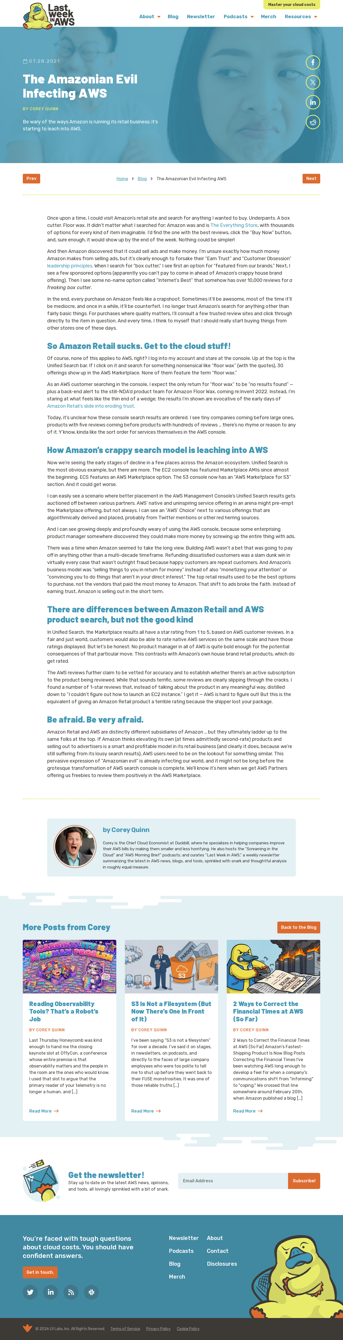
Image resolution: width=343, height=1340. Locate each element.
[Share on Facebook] (313, 62)
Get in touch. (40, 1272)
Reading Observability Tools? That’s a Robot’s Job (63, 1011)
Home (122, 178)
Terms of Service (125, 1329)
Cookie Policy (188, 1329)
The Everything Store (234, 225)
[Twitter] (30, 1292)
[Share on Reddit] (313, 122)
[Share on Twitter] (313, 82)
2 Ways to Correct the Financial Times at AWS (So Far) (268, 1011)
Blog (142, 178)
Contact (218, 1251)
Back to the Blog (298, 927)
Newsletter (184, 1238)
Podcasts (181, 1251)
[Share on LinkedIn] (313, 102)
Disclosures (222, 1264)
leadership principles (69, 266)
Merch (177, 1276)
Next (311, 178)
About (215, 1238)
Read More (44, 1111)
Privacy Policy (158, 1329)
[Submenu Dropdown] (159, 16)
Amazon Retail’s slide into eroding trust (90, 406)
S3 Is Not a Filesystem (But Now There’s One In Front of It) (171, 1011)
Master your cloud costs (291, 4)
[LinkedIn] (50, 1292)
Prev (31, 178)
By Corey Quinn (40, 109)
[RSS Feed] (71, 1292)
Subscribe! (304, 1180)
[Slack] (91, 1292)
